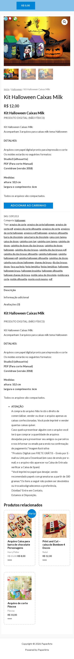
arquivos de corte (51, 228)
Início (6, 89)
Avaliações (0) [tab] (12, 304)
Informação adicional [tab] (16, 297)
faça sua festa (17, 266)
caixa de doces (11, 241)
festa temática (32, 266)
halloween (63, 266)
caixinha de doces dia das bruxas (27, 245)
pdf (50, 279)
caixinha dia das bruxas (26, 249)
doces (7, 266)
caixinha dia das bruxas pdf (52, 249)
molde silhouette (18, 279)
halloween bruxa (12, 270)
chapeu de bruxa (43, 262)
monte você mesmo (38, 279)
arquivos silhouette (58, 233)
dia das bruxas (59, 262)
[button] (64, 22)
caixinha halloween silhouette (33, 258)
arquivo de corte (17, 224)
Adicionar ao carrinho (28, 205)
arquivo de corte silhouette (27, 228)
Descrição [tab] (10, 290)
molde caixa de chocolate (43, 275)
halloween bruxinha (31, 270)
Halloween (16, 89)
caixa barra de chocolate (36, 237)
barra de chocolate (13, 237)
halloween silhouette (52, 270)
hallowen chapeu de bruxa (17, 275)
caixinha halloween (48, 254)
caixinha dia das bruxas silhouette (21, 254)
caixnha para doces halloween (19, 262)
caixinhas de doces (58, 258)
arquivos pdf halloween (35, 233)
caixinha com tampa (47, 241)
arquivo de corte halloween (41, 224)
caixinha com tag (28, 241)
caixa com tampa (57, 237)
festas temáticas (49, 266)
